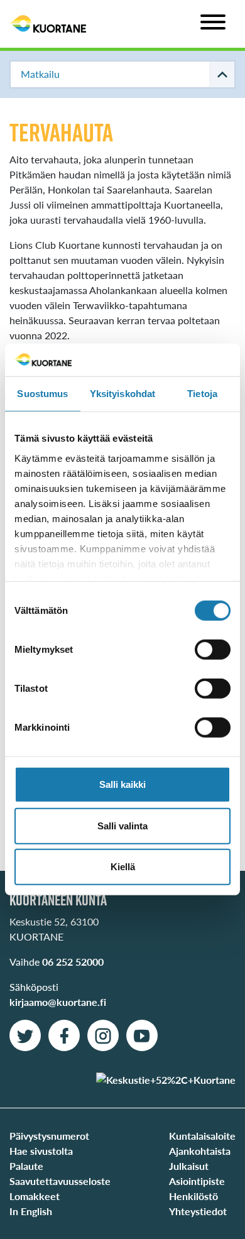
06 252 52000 (73, 961)
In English (30, 1211)
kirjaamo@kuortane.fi (57, 1002)
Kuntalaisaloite (202, 1135)
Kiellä (123, 866)
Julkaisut (189, 1166)
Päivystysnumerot (49, 1135)
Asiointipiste (197, 1181)
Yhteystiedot (198, 1211)
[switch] (213, 650)
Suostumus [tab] (42, 393)
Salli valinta (122, 826)
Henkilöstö (193, 1196)
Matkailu (40, 74)
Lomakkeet (34, 1196)
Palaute (26, 1166)
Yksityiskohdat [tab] (122, 393)
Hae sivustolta (41, 1150)
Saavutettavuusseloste (60, 1181)
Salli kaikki (122, 784)
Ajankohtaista (200, 1150)
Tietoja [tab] (202, 393)
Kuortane (48, 24)
